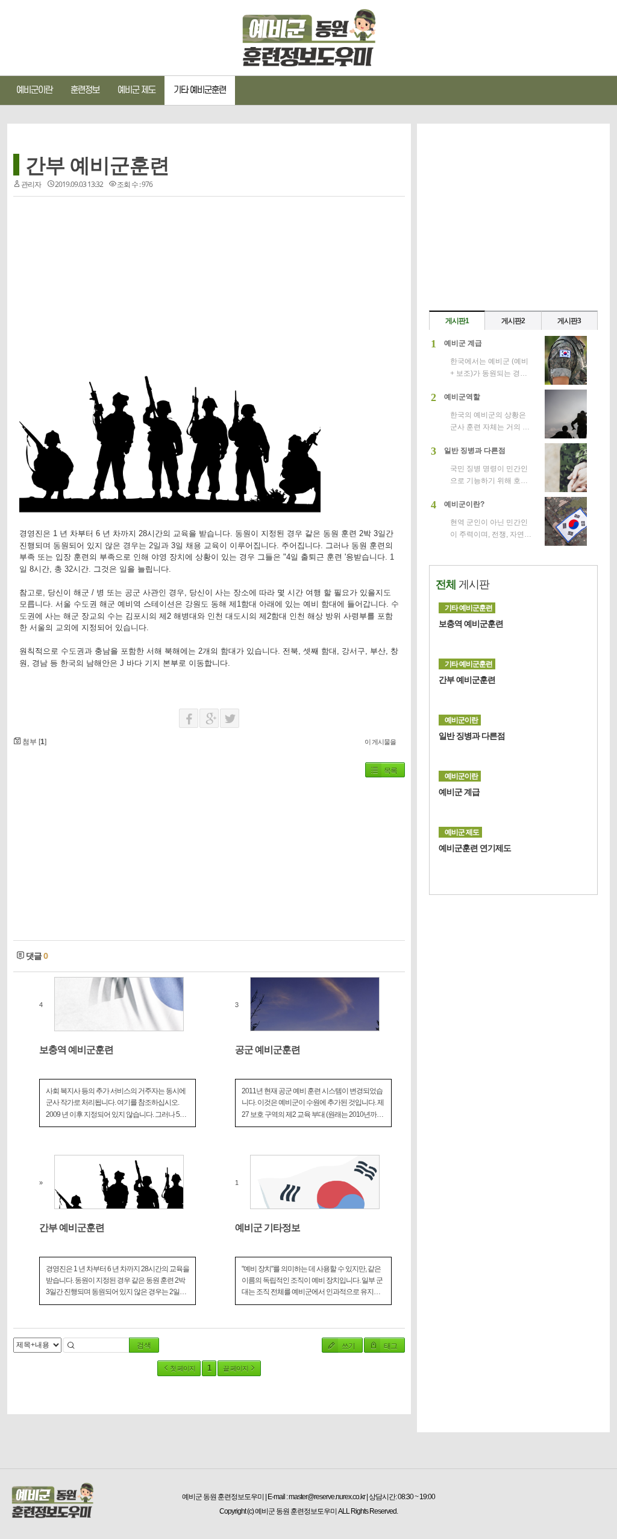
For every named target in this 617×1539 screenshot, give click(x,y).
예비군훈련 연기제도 (475, 848)
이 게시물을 (380, 741)
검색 (144, 1345)
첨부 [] (33, 742)
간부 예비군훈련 (97, 165)
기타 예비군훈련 (200, 90)
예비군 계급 (459, 792)
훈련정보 (84, 90)
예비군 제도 (136, 90)
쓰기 (347, 1346)
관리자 (31, 184)
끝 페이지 (236, 1368)
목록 (390, 770)
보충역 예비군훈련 (471, 623)
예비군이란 (34, 90)
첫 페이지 (182, 1368)
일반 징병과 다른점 (472, 736)
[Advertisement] (110, 284)
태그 (390, 1346)
